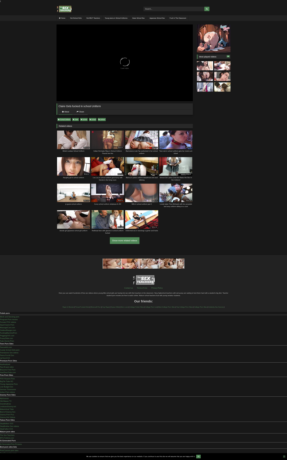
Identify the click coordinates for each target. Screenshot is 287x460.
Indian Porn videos (7, 392)
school (93, 119)
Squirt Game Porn (7, 325)
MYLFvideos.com (7, 438)
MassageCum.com (7, 328)
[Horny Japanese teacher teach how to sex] (222, 76)
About (66, 112)
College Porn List (151, 307)
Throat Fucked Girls (82, 307)
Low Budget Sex (6, 387)
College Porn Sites (200, 307)
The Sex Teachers (7, 435)
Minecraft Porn (95, 307)
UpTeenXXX (5, 358)
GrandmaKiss (5, 404)
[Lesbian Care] (205, 76)
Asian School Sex (138, 18)
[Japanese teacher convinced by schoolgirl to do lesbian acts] (222, 87)
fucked (85, 119)
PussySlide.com (6, 338)
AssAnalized (5, 364)
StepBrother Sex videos (9, 426)
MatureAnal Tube (7, 409)
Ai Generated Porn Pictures (11, 444)
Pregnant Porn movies (9, 319)
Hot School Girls (76, 18)
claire (76, 119)
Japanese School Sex (157, 18)
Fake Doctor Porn (7, 341)
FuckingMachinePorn (8, 333)
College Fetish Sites (136, 307)
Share (81, 112)
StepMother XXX (6, 424)
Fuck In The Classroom (178, 18)
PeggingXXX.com (7, 336)
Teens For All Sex (7, 355)
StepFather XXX (6, 429)
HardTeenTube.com (8, 372)
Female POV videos (8, 322)
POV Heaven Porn (7, 379)
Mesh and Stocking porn (9, 317)
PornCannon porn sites (9, 450)
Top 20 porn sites (7, 367)
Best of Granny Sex (7, 412)
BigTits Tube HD (6, 381)
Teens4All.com (6, 347)
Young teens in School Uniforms (116, 18)
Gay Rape (105, 307)
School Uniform (65, 119)
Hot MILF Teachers (93, 18)
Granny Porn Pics (7, 415)
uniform (102, 119)
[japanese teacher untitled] (205, 65)
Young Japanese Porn (9, 384)
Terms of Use (142, 288)
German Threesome (8, 389)
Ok (198, 456)
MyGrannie (4, 398)
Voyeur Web (115, 307)
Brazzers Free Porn (7, 370)
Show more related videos (124, 240)
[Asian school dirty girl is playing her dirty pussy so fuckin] (205, 87)
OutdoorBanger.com (8, 330)
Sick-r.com (124, 307)
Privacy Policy (157, 288)
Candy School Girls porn (10, 350)
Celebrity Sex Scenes (216, 307)
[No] (284, 456)
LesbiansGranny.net (8, 407)
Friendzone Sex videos (9, 353)
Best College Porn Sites (166, 307)
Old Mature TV (6, 401)
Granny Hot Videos (7, 417)
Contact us (128, 288)
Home (63, 18)
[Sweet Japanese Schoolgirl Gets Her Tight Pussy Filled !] (222, 65)
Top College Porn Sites (184, 307)
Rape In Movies (68, 307)
